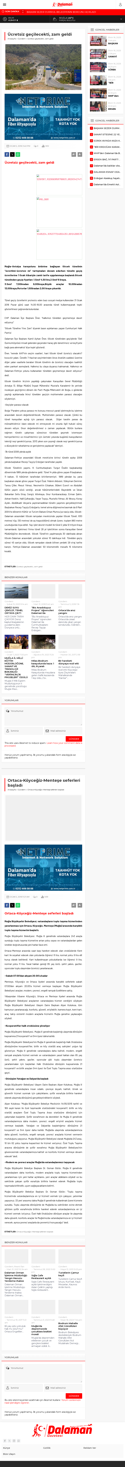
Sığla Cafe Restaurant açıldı (41, 1277)
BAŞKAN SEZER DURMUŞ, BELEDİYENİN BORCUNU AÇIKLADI (61, 11)
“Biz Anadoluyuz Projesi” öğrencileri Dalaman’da (42, 610)
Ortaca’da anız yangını (66, 611)
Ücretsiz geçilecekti (24, 566)
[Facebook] (5, 1441)
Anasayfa (12, 39)
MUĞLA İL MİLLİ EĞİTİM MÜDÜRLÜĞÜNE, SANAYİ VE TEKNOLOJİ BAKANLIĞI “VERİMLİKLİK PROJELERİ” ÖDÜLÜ (16, 668)
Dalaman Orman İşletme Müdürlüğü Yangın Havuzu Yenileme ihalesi (16, 1276)
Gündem (22, 39)
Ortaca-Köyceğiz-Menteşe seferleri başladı (34, 1232)
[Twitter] (9, 1441)
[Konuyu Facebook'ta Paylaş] (7, 154)
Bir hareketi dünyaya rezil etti (68, 662)
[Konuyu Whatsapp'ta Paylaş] (18, 154)
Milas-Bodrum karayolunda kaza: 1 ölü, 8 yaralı (42, 663)
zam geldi (38, 566)
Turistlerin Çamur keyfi (68, 1274)
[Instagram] (14, 1441)
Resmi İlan (19, 1266)
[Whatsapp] (18, 1441)
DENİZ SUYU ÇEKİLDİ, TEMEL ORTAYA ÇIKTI (14, 610)
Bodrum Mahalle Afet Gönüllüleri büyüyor (68, 1326)
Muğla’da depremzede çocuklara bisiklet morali (41, 1330)
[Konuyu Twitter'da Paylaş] (12, 154)
